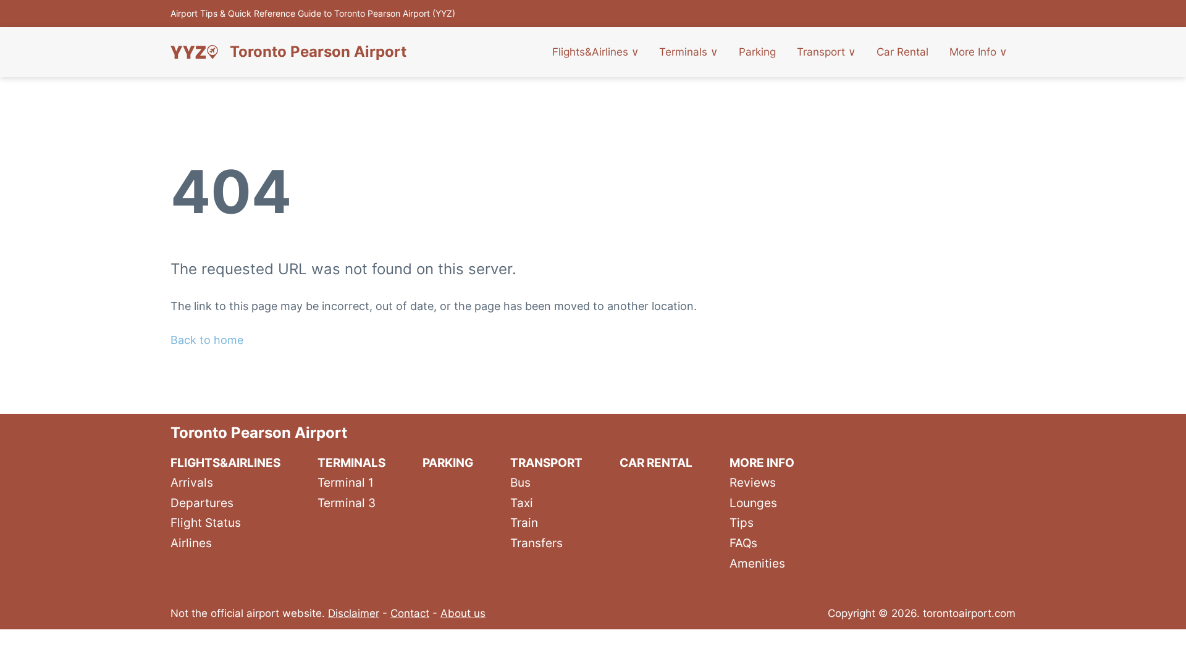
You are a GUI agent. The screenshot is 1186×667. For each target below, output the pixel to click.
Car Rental (902, 52)
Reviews (753, 482)
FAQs (743, 542)
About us (463, 613)
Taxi (521, 502)
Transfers (536, 542)
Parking (757, 52)
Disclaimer (353, 613)
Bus (520, 482)
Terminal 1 (346, 482)
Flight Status (205, 522)
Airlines (191, 542)
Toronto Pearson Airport (318, 51)
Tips (742, 522)
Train (524, 522)
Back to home (206, 340)
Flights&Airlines (595, 52)
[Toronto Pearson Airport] (194, 52)
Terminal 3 (347, 502)
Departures (201, 502)
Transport (826, 52)
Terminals (688, 52)
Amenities (757, 563)
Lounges (753, 502)
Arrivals (191, 482)
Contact (409, 613)
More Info (978, 52)
